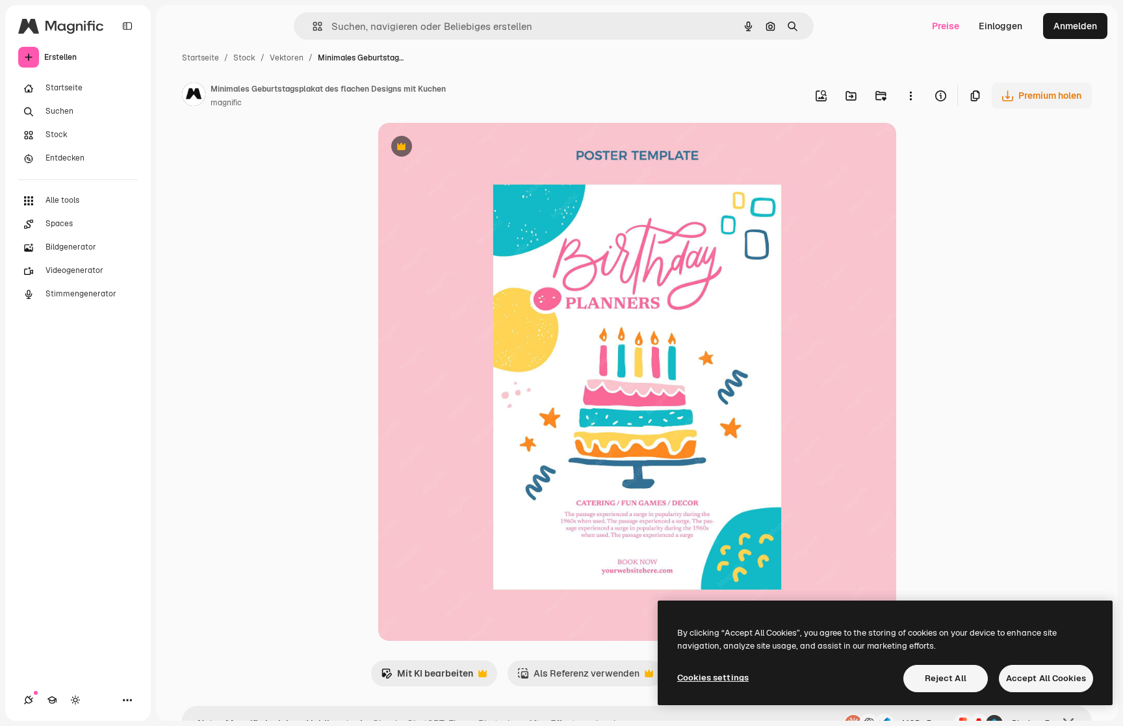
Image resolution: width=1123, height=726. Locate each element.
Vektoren (286, 58)
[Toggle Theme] (75, 700)
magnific (226, 102)
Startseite (200, 58)
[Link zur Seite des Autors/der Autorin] (193, 96)
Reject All (945, 678)
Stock (244, 58)
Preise (945, 26)
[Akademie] (52, 700)
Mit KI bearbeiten (427, 677)
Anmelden (1075, 26)
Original (461, 148)
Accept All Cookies (1046, 678)
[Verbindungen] (28, 700)
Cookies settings (713, 677)
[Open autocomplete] (312, 26)
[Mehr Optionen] (910, 96)
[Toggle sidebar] (127, 26)
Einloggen (1000, 26)
